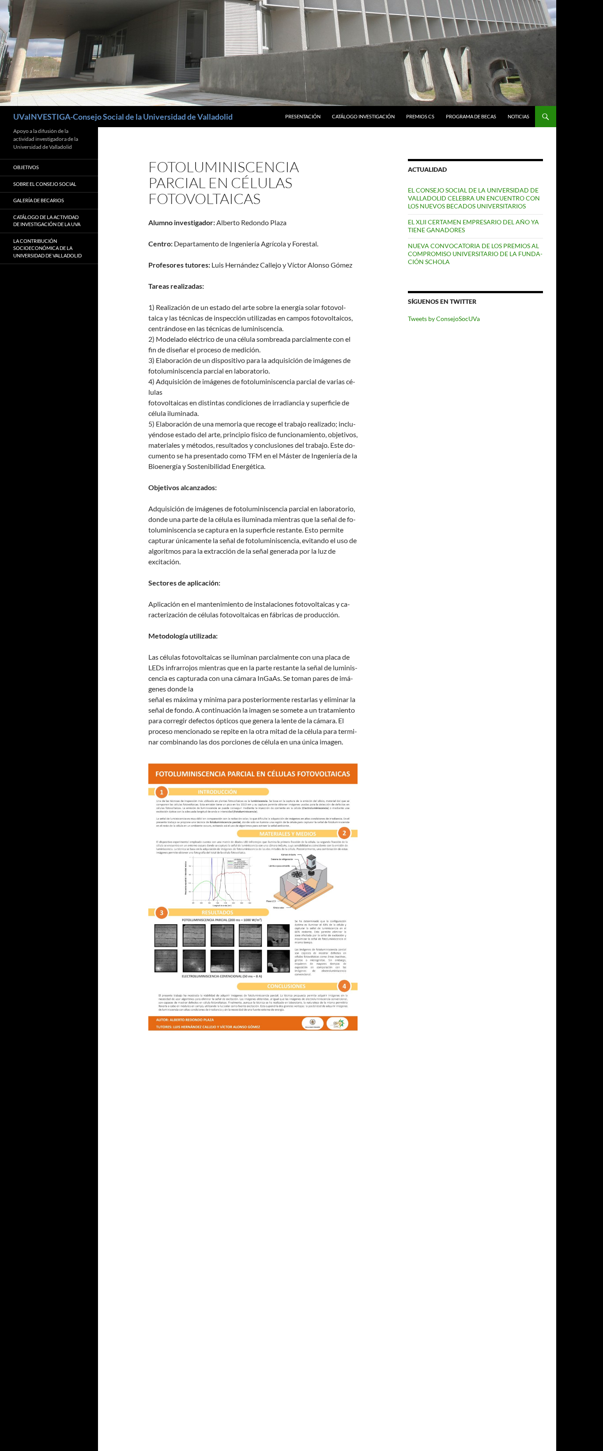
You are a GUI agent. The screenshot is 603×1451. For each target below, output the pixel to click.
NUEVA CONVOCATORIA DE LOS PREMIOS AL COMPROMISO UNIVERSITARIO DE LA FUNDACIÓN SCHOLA (475, 253)
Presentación (302, 116)
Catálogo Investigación (363, 116)
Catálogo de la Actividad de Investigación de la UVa (46, 220)
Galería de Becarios (38, 200)
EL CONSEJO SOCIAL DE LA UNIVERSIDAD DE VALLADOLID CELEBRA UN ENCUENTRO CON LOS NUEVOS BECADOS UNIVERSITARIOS (474, 198)
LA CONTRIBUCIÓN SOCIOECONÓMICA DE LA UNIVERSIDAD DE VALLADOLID (47, 248)
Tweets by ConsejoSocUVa (444, 318)
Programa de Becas (471, 116)
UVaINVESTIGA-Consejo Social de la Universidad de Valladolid (123, 116)
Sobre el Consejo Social (44, 184)
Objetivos (26, 167)
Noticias (518, 116)
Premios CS (420, 116)
